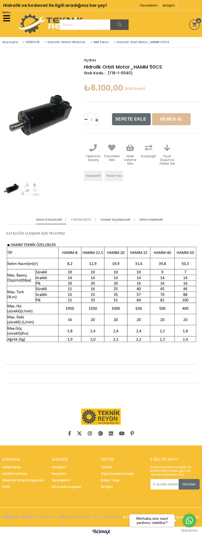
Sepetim (59, 474)
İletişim (169, 5)
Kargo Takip (110, 480)
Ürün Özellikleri (49, 219)
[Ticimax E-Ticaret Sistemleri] (101, 532)
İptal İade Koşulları (66, 487)
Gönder (189, 484)
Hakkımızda (11, 467)
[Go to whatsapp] (189, 520)
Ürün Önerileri (151, 219)
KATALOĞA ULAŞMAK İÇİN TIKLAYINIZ (35, 233)
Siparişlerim (61, 480)
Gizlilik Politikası (14, 474)
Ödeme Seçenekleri (115, 219)
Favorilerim (149, 5)
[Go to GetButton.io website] (189, 530)
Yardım (106, 467)
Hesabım (59, 467)
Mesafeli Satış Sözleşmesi (23, 480)
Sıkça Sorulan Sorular (117, 474)
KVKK (6, 487)
